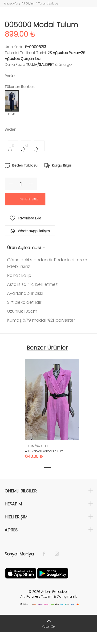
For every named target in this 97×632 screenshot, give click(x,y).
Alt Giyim (28, 3)
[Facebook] (46, 554)
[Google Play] (53, 573)
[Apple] (21, 573)
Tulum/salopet (48, 3)
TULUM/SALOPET (40, 64)
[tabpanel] (52, 405)
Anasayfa (11, 3)
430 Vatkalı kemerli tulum (44, 451)
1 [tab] (47, 467)
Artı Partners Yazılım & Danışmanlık (48, 596)
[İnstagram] (54, 554)
